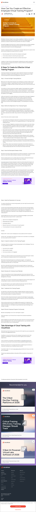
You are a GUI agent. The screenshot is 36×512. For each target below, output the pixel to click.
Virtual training (5, 6)
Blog (33, 389)
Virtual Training (3, 473)
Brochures (13, 481)
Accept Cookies (18, 506)
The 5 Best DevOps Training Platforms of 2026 (10, 409)
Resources (13, 470)
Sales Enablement (4, 480)
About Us (21, 470)
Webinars (12, 474)
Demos (2, 482)
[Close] (35, 503)
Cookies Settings (18, 509)
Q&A (12, 486)
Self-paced (3, 477)
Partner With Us (22, 479)
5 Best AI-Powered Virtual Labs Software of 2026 (10, 461)
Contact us (22, 481)
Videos (12, 483)
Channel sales (3, 486)
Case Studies (13, 479)
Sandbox (2, 489)
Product (2, 470)
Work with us (22, 474)
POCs (2, 484)
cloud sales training (25, 340)
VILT (2, 475)
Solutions (2, 472)
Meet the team (22, 472)
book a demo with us (17, 349)
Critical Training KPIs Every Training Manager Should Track (11, 435)
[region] (18, 506)
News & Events (22, 477)
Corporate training (4, 162)
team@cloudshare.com (8, 13)
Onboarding (3, 479)
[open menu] (34, 2)
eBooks (12, 472)
